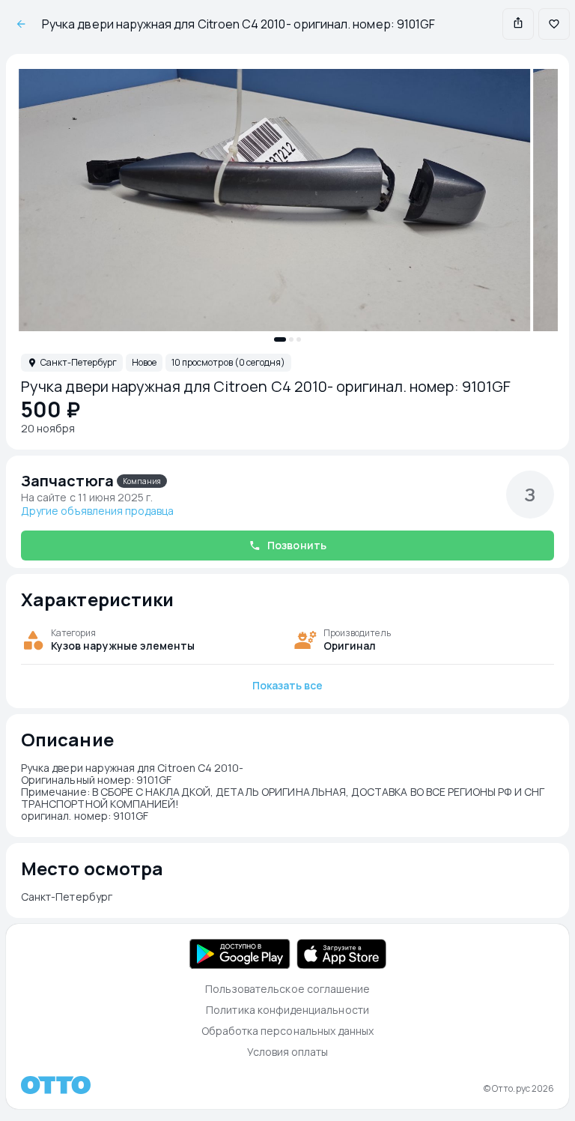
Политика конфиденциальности (287, 1010)
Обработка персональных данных (287, 1031)
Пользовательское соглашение (288, 989)
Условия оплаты (288, 1052)
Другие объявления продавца (97, 511)
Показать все (287, 685)
